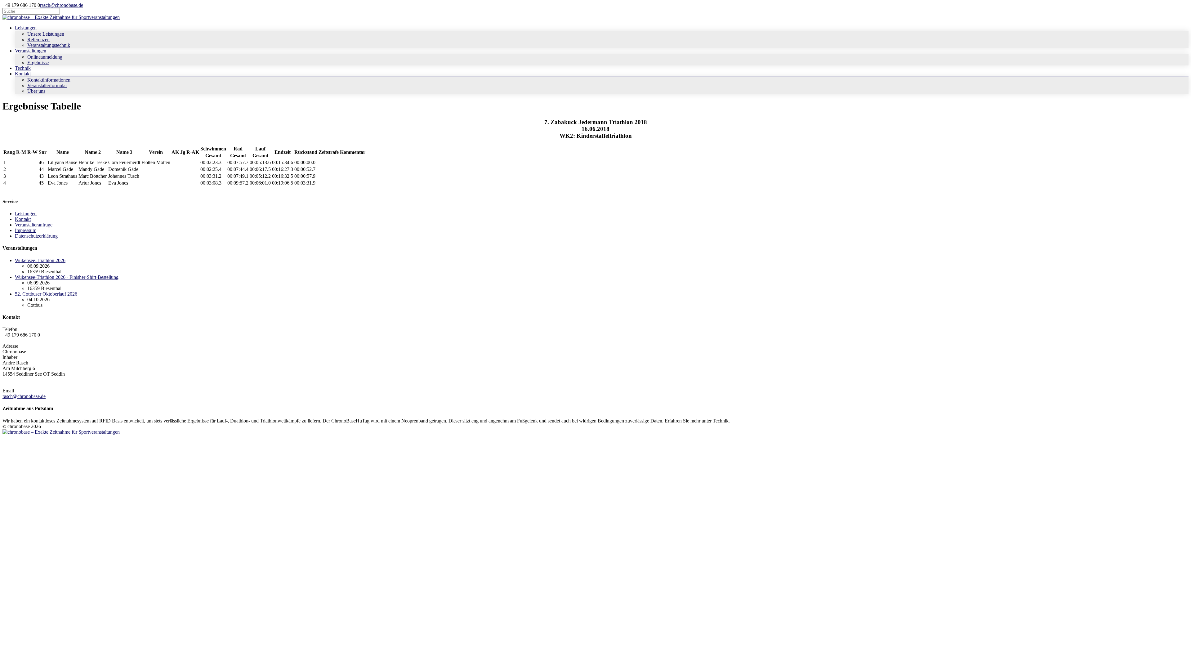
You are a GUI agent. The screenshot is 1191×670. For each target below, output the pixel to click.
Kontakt (23, 219)
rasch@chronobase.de (61, 5)
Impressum (25, 230)
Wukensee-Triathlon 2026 (40, 260)
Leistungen (26, 213)
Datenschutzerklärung (36, 236)
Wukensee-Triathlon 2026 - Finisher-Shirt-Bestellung (66, 277)
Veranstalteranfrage (33, 224)
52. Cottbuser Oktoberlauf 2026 (46, 294)
